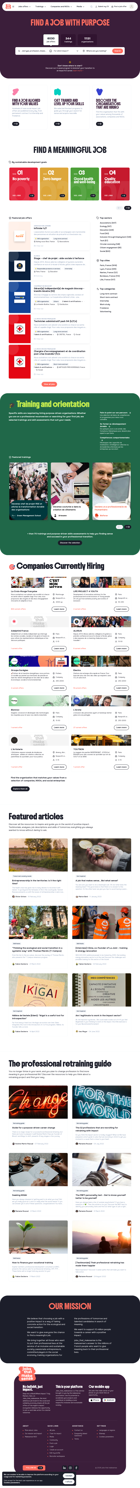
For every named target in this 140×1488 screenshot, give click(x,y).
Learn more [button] (59, 609)
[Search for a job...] (91, 6)
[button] (127, 208)
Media (79, 6)
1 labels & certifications (43, 334)
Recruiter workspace (57, 1456)
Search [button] (118, 51)
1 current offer (16, 648)
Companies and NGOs (60, 6)
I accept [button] (68, 1476)
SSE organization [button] (42, 239)
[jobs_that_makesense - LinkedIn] (64, 1467)
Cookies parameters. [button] (12, 1483)
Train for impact (55, 1434)
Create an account (56, 1450)
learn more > (78, 70)
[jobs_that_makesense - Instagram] (70, 1467)
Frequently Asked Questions (80, 1435)
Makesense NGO (31, 1437)
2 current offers (79, 609)
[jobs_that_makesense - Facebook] (76, 1467)
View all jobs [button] (49, 384)
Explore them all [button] (20, 789)
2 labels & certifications (71, 301)
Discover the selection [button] (70, 543)
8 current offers (79, 648)
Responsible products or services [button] (47, 269)
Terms (76, 1439)
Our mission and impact (33, 1434)
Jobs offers (23, 6)
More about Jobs (31, 1430)
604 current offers (18, 609)
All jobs (52, 1430)
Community (54, 1440)
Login (52, 1446)
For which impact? (61, 51)
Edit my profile (55, 1453)
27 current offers (80, 727)
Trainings (39, 6)
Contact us (78, 1430)
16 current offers (79, 688)
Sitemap (102, 1434)
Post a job (53, 1443)
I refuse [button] (68, 1482)
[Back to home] (27, 1374)
